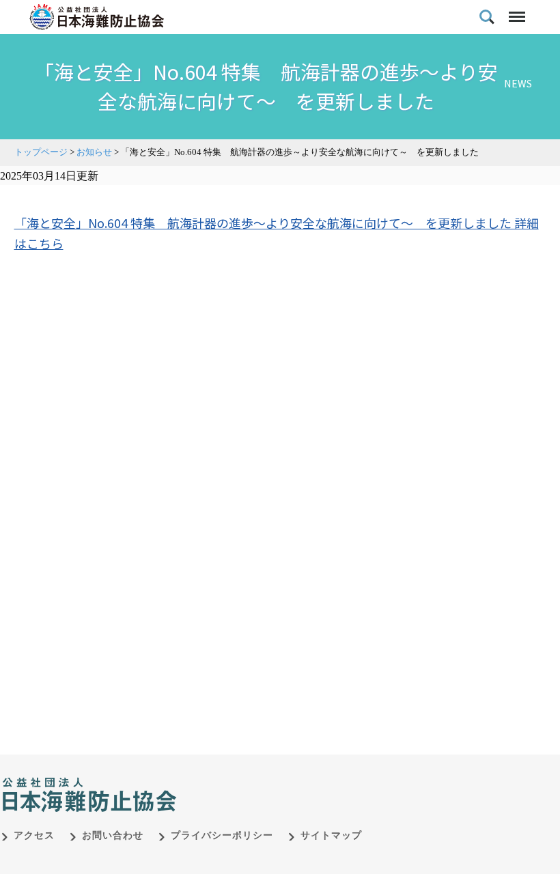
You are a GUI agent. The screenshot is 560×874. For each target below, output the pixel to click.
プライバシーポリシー (222, 835)
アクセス (34, 835)
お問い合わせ (112, 835)
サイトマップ (331, 835)
